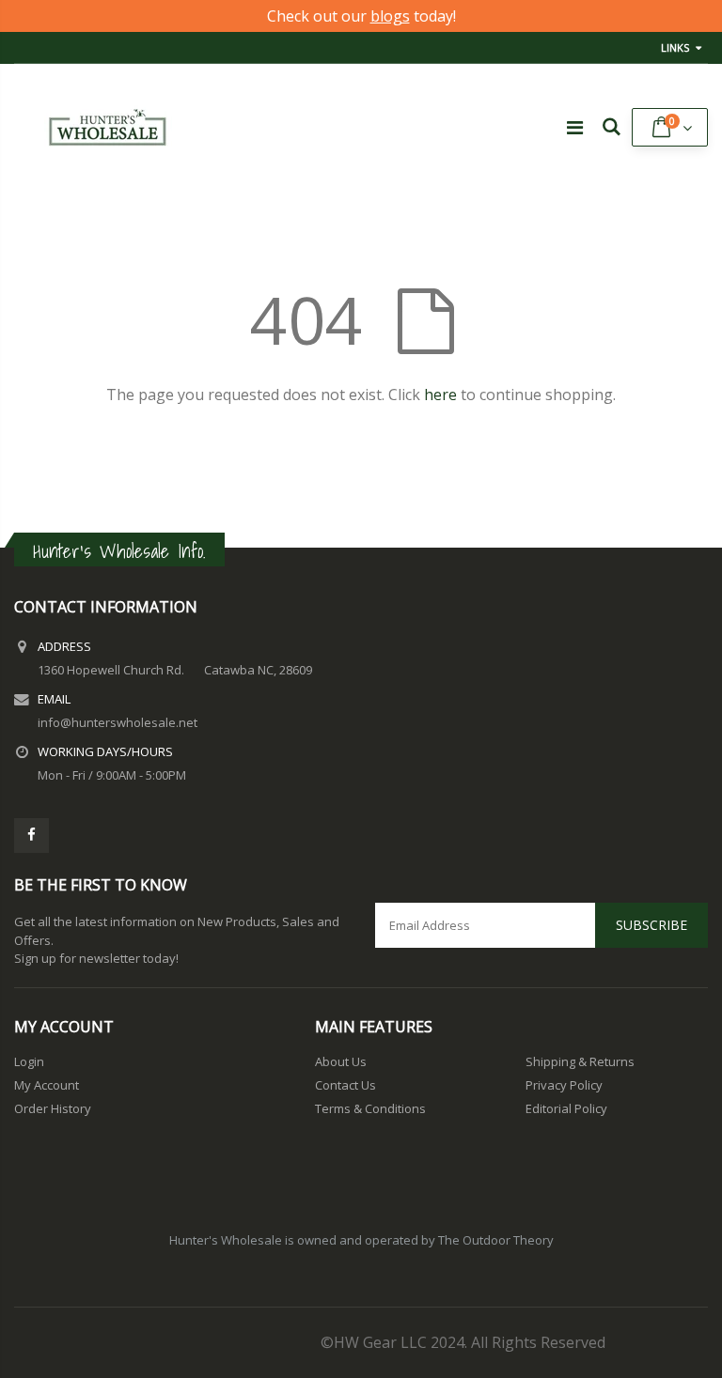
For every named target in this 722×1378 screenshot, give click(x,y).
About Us (341, 1061)
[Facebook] (31, 835)
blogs (390, 16)
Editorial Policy (566, 1108)
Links (675, 47)
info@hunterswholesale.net (117, 722)
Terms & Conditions (370, 1108)
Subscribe (651, 925)
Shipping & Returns (580, 1061)
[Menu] (575, 127)
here (440, 394)
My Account (46, 1084)
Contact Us (345, 1084)
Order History (52, 1108)
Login (29, 1061)
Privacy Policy (564, 1084)
